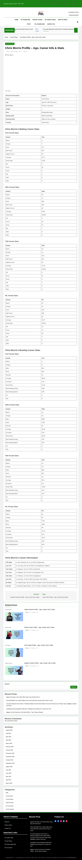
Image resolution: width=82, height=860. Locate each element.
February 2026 (9, 746)
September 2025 (10, 763)
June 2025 (8, 773)
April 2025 (8, 779)
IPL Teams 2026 (65, 3)
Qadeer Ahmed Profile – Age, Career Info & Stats (40, 663)
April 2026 (8, 740)
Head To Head (62, 19)
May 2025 (8, 776)
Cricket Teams (37, 19)
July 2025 (8, 770)
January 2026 (9, 750)
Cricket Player (10, 43)
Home (16, 19)
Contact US (51, 24)
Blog (29, 24)
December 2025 (10, 753)
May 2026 (8, 736)
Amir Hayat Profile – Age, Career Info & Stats (38, 645)
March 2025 (9, 783)
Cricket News (9, 796)
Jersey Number (10, 809)
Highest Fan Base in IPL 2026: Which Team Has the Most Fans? (23, 697)
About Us (7, 821)
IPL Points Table (50, 19)
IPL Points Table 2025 (10, 844)
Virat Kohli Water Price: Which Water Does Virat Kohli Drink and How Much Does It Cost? (29, 700)
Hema (8, 51)
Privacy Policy (8, 825)
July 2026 (8, 733)
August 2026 (9, 730)
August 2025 (9, 766)
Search (7, 684)
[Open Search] (74, 22)
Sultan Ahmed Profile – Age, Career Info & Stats (39, 609)
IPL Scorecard (40, 24)
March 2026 (9, 743)
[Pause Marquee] (76, 30)
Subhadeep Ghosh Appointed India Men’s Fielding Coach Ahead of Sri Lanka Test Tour (28, 709)
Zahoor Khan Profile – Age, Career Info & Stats (39, 627)
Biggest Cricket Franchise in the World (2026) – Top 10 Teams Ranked (24, 712)
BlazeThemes (72, 857)
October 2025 (9, 760)
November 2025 (10, 756)
